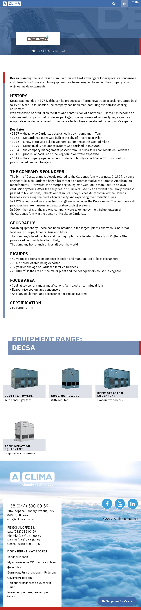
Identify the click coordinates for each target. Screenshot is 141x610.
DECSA (60, 51)
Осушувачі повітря (19, 578)
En (124, 4)
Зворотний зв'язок (119, 601)
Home (32, 51)
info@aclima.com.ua (20, 519)
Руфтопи (50, 572)
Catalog (46, 51)
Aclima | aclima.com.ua (12, 3)
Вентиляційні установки (24, 572)
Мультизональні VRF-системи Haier (31, 562)
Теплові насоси (17, 557)
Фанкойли (14, 567)
